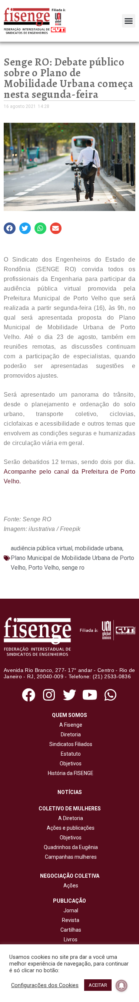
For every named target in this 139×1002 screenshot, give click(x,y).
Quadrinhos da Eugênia (70, 847)
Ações (69, 886)
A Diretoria (69, 818)
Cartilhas (70, 930)
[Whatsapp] (110, 695)
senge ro (73, 567)
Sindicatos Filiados (69, 744)
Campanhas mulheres (70, 857)
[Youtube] (90, 695)
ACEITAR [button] (98, 985)
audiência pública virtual (41, 548)
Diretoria (70, 734)
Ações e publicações (69, 828)
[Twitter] (69, 695)
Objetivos (69, 763)
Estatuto (70, 754)
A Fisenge (69, 725)
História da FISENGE (69, 773)
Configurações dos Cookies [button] (45, 985)
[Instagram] (49, 695)
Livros (70, 939)
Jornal (70, 910)
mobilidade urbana (98, 548)
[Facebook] (29, 695)
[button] (128, 21)
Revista (70, 920)
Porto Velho (43, 567)
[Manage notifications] (122, 986)
